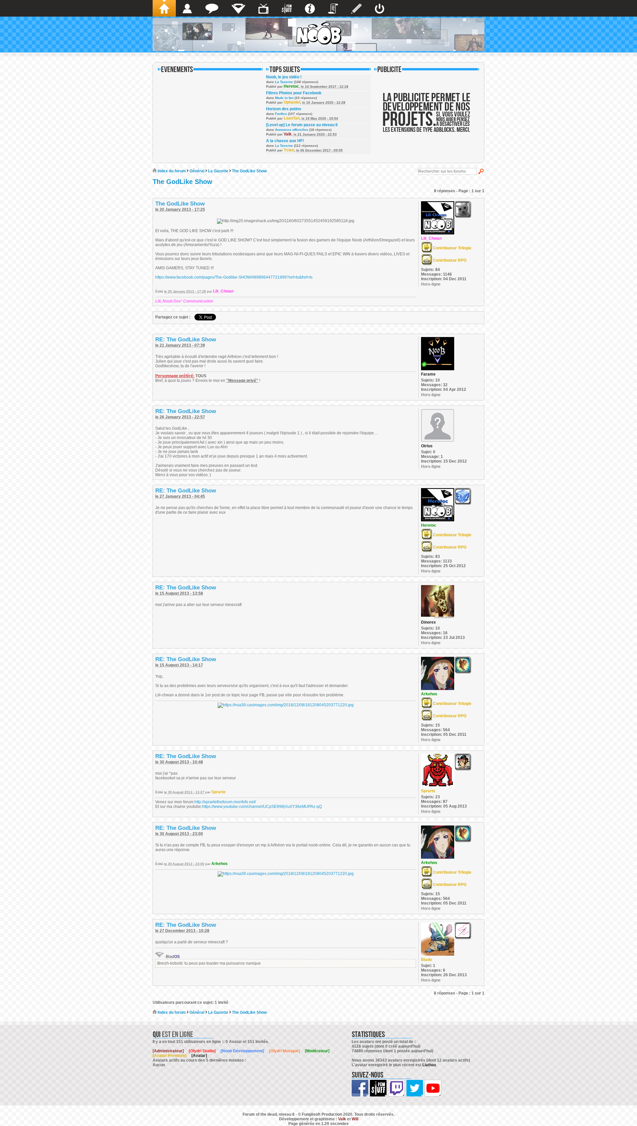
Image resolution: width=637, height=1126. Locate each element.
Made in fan (284, 98)
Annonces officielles (291, 129)
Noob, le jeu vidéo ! (284, 77)
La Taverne (284, 82)
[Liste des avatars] (187, 8)
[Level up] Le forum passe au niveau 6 (302, 125)
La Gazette (218, 171)
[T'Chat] (212, 8)
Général (196, 171)
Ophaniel (292, 102)
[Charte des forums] (333, 8)
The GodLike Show (249, 171)
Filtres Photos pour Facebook (293, 93)
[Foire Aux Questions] (309, 8)
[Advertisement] (426, 116)
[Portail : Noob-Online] (238, 8)
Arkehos (429, 694)
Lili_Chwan (223, 291)
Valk (288, 134)
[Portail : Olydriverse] (263, 8)
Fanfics (281, 114)
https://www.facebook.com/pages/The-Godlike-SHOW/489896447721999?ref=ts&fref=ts (234, 277)
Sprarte (218, 792)
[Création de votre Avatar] (356, 8)
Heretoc (291, 86)
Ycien (289, 150)
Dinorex (428, 622)
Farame (428, 374)
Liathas (429, 1065)
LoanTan (292, 118)
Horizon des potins (283, 109)
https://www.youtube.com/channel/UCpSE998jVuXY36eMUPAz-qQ (262, 806)
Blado (426, 959)
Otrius (427, 446)
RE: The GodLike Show (185, 339)
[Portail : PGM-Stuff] (286, 8)
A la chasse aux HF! (285, 140)
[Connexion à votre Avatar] (379, 8)
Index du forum (171, 171)
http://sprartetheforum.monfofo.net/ (225, 802)
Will (355, 1119)
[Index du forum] (164, 8)
